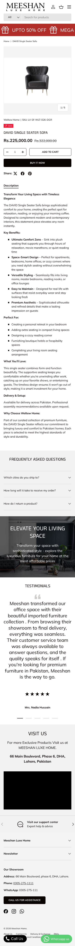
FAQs (56, 934)
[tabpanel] (37, 315)
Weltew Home (11, 119)
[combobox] (37, 17)
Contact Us (21, 934)
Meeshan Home (19, 928)
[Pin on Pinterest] (29, 173)
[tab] (11, 185)
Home (6, 41)
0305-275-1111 (23, 883)
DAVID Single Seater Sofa (25, 41)
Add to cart (50, 151)
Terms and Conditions (31, 937)
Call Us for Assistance (25, 900)
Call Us (16, 938)
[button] (61, 7)
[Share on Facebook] (22, 173)
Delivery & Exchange (40, 934)
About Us (8, 934)
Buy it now (37, 162)
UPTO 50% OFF (27, 30)
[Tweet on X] (15, 173)
